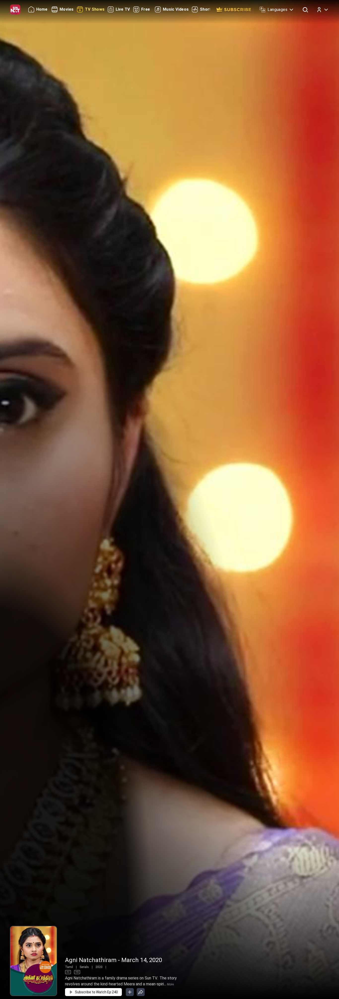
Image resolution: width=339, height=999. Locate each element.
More (170, 984)
